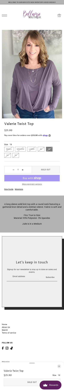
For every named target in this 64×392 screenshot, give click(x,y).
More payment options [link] (32, 184)
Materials (19, 189)
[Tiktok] (11, 348)
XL (41, 149)
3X (16, 155)
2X (7, 155)
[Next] (59, 33)
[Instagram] (7, 348)
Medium (20, 149)
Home (4, 324)
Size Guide (8, 189)
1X (49, 149)
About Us (6, 327)
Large (32, 149)
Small (9, 149)
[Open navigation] (5, 15)
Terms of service (9, 333)
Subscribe (50, 277)
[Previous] (52, 33)
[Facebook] (3, 348)
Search (5, 330)
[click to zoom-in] (6, 34)
